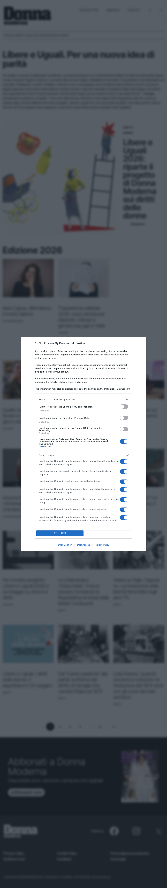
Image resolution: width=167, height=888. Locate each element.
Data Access (83, 544)
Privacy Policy (102, 544)
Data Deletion (65, 544)
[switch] (124, 406)
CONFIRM (60, 533)
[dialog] (83, 444)
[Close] (140, 343)
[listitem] (83, 399)
